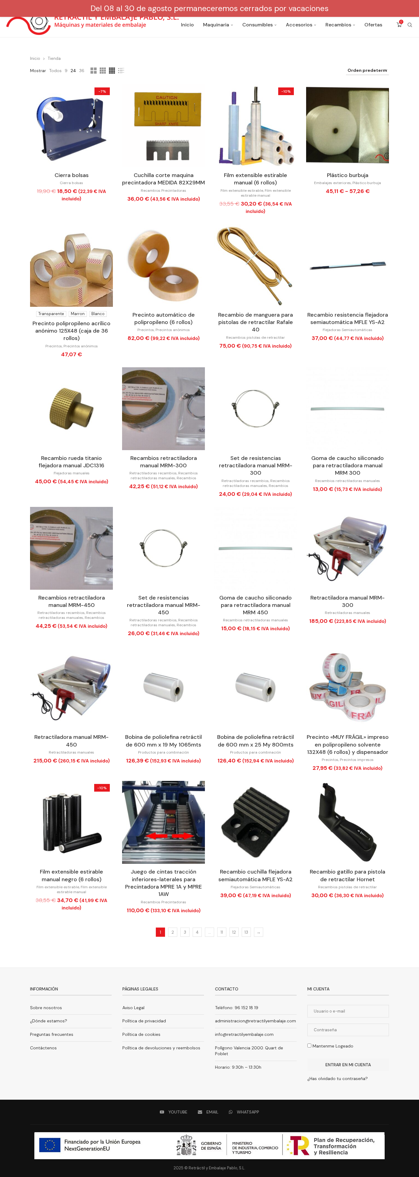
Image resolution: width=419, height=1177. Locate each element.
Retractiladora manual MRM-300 (347, 601)
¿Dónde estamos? (48, 1021)
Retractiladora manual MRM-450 (71, 740)
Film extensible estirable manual (266, 193)
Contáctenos (43, 1048)
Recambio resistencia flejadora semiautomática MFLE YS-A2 (347, 318)
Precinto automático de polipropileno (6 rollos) (164, 318)
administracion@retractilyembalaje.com (255, 1021)
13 (246, 932)
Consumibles (257, 24)
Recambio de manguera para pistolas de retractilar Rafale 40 (255, 322)
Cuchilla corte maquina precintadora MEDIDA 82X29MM (163, 179)
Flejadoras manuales (72, 473)
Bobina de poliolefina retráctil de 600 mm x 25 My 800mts (255, 740)
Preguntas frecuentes (51, 1034)
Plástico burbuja (347, 175)
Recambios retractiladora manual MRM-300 (163, 461)
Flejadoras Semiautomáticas (347, 329)
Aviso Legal (133, 1007)
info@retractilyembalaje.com (244, 1034)
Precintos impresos (357, 759)
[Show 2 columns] (93, 71)
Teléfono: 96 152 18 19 (236, 1007)
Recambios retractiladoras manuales (164, 475)
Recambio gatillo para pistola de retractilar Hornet (347, 875)
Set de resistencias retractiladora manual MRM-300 (255, 465)
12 (234, 932)
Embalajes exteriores (332, 182)
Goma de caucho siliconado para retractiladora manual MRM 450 (255, 605)
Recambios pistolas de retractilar (255, 337)
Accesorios (299, 24)
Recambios (338, 24)
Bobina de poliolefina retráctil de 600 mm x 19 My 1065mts (163, 740)
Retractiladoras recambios (153, 473)
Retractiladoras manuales (347, 612)
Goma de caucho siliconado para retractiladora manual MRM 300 (347, 465)
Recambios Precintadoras (163, 190)
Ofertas (373, 24)
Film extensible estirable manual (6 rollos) (255, 179)
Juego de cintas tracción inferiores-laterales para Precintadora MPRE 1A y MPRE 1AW (163, 883)
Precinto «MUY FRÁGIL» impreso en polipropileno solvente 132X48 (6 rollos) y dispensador (348, 744)
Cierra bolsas (72, 175)
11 (222, 932)
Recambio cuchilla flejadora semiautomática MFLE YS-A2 (255, 875)
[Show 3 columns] (103, 71)
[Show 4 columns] (112, 71)
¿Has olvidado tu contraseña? (337, 1078)
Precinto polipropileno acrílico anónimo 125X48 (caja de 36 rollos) (71, 331)
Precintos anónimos (80, 346)
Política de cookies (141, 1034)
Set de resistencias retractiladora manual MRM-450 (163, 605)
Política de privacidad (144, 1021)
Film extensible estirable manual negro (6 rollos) (71, 875)
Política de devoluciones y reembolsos (161, 1048)
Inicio (187, 24)
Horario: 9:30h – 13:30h (238, 1067)
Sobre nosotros (46, 1007)
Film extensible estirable (242, 190)
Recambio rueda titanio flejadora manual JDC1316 (71, 461)
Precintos (53, 346)
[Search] (410, 25)
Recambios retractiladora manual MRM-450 (71, 601)
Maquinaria (216, 24)
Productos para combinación (163, 752)
